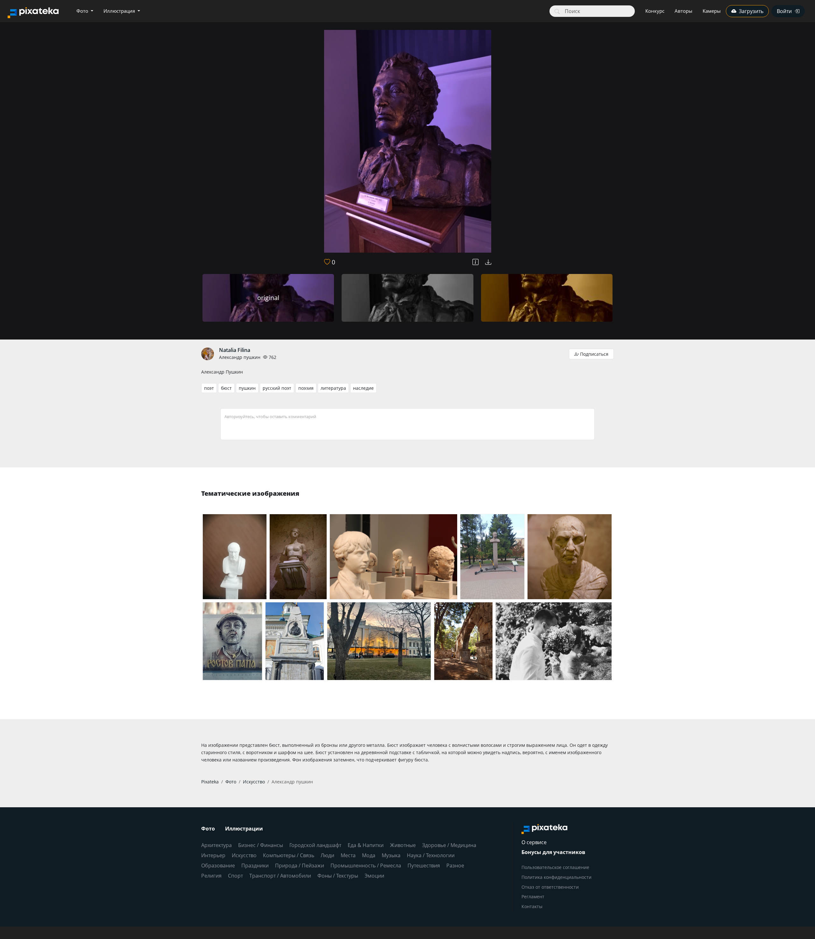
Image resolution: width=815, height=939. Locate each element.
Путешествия (424, 865)
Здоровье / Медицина (449, 845)
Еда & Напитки (366, 845)
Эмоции (374, 875)
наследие (363, 388)
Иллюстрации (244, 828)
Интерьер (213, 855)
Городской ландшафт (315, 845)
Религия (211, 875)
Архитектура (216, 845)
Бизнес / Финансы (260, 845)
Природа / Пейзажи (299, 865)
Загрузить (751, 11)
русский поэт (277, 388)
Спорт (235, 875)
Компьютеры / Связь (288, 855)
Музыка (391, 855)
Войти (784, 11)
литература (333, 388)
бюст (226, 388)
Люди (327, 855)
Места (348, 855)
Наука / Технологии (431, 855)
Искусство (244, 855)
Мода (368, 855)
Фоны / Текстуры (337, 875)
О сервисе (534, 842)
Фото (82, 11)
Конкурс (654, 11)
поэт (209, 388)
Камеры (712, 11)
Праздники (255, 865)
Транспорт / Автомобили (280, 875)
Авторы (683, 11)
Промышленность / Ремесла (365, 865)
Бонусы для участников (553, 852)
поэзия (306, 388)
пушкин (247, 388)
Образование (218, 865)
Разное (455, 865)
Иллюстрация (119, 11)
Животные (403, 845)
